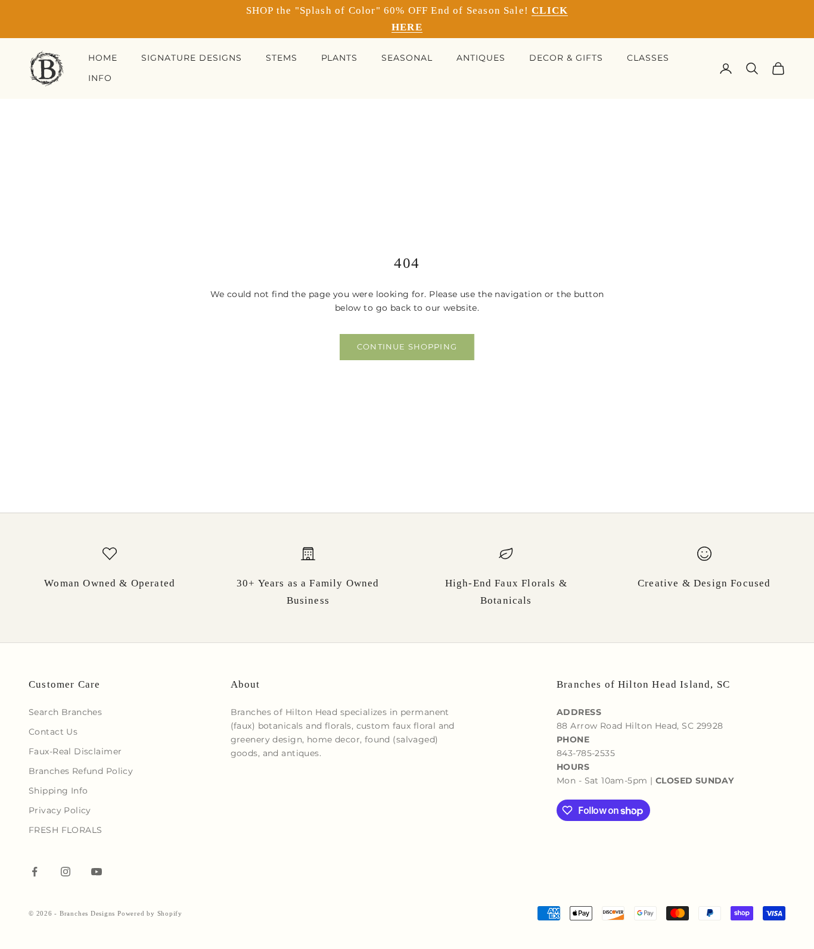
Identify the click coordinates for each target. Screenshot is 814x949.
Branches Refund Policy (81, 771)
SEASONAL (407, 57)
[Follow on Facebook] (35, 872)
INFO (100, 78)
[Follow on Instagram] (66, 872)
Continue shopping (407, 346)
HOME (102, 57)
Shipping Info (58, 790)
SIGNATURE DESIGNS (191, 57)
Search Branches (65, 712)
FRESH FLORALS (65, 830)
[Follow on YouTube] (96, 872)
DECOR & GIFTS (566, 57)
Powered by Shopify (149, 913)
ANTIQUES (480, 57)
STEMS (281, 57)
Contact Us (53, 731)
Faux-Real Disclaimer (75, 751)
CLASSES (648, 57)
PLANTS (339, 57)
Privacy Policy (60, 810)
